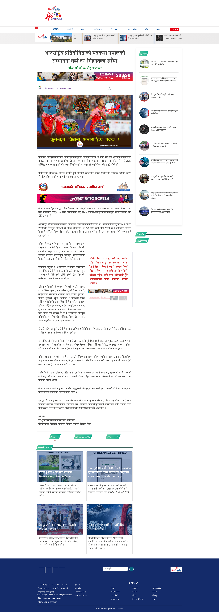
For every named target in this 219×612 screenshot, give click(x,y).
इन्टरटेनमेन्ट (115, 599)
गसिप (134, 595)
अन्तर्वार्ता (114, 595)
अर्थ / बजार (98, 29)
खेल (146, 29)
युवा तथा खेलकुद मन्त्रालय (50, 157)
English (174, 29)
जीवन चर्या (113, 29)
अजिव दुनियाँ (156, 588)
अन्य (158, 29)
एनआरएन (135, 588)
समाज (83, 29)
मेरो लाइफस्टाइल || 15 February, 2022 (57, 88)
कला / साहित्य (132, 29)
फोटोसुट (155, 595)
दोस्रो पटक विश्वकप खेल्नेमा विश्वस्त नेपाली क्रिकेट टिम (64, 424)
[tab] (55, 436)
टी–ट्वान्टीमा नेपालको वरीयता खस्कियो (56, 421)
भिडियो (134, 592)
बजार (154, 599)
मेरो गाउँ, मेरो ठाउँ (137, 599)
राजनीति (70, 29)
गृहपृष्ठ (113, 588)
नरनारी (154, 592)
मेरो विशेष (56, 29)
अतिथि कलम (115, 592)
